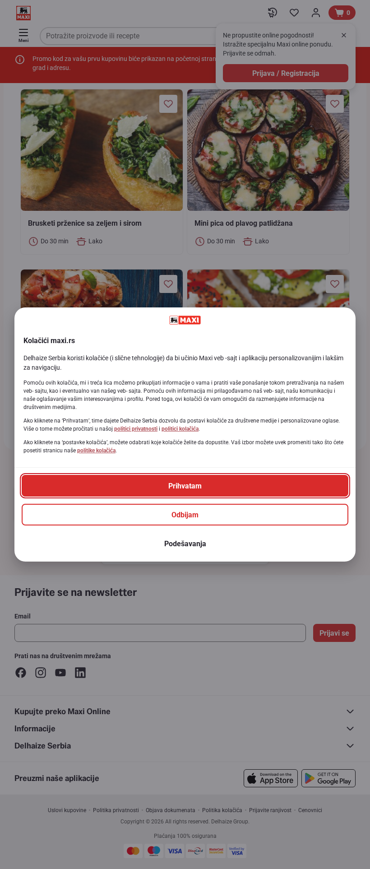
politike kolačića (96, 450)
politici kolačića (180, 429)
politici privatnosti (135, 429)
